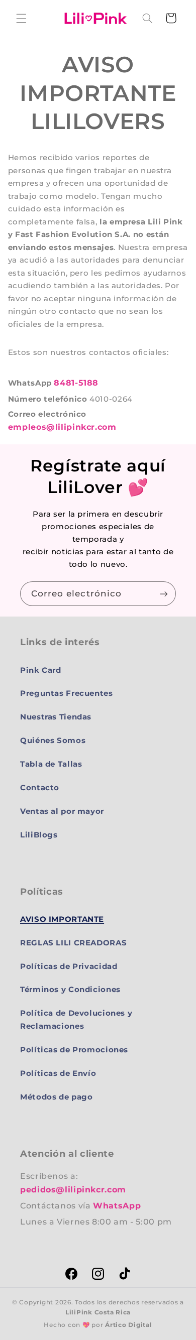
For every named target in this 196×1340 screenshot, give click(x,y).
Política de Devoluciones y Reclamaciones (76, 1020)
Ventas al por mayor (62, 811)
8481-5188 (76, 383)
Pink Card (40, 670)
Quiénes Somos (52, 740)
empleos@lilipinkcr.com (62, 427)
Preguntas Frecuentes (66, 693)
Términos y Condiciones (70, 989)
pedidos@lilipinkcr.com (73, 1189)
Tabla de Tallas (51, 764)
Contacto (39, 787)
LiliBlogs (39, 834)
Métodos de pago (56, 1097)
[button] (21, 18)
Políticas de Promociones (74, 1049)
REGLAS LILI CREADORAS (73, 942)
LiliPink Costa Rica (98, 1312)
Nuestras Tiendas (55, 716)
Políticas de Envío (58, 1073)
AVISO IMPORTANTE (62, 919)
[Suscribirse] (163, 593)
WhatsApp (117, 1205)
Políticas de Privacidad (69, 966)
